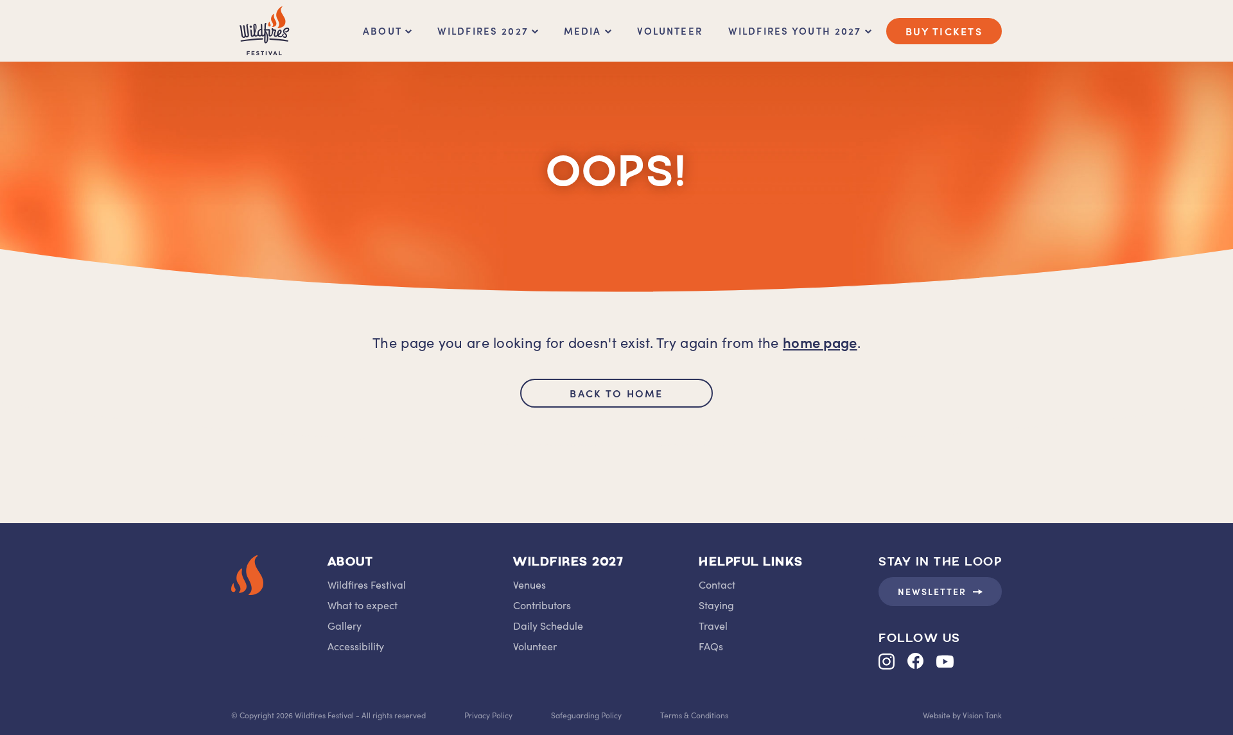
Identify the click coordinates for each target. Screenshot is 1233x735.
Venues (529, 584)
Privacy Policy (488, 714)
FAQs (711, 646)
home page (820, 342)
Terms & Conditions (694, 714)
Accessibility (356, 646)
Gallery (345, 625)
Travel (713, 625)
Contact (717, 584)
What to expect (363, 605)
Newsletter (932, 591)
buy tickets (944, 31)
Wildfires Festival (367, 584)
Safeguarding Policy (586, 714)
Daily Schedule (548, 625)
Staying (716, 605)
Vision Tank (982, 714)
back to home (616, 393)
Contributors (542, 605)
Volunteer (670, 30)
